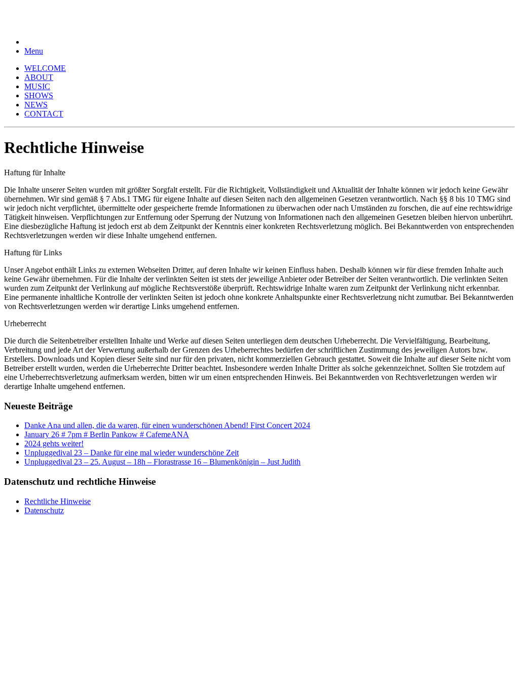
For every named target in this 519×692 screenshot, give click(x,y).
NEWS (36, 104)
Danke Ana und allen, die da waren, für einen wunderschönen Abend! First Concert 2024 (167, 425)
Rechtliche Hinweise (57, 501)
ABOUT (38, 77)
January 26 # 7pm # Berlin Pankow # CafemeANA (106, 434)
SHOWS (38, 95)
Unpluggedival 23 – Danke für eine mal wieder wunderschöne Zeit (131, 452)
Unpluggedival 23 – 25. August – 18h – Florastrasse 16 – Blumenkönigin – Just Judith (162, 461)
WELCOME (45, 68)
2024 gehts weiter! (54, 443)
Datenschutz (44, 510)
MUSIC (37, 86)
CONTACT (43, 113)
